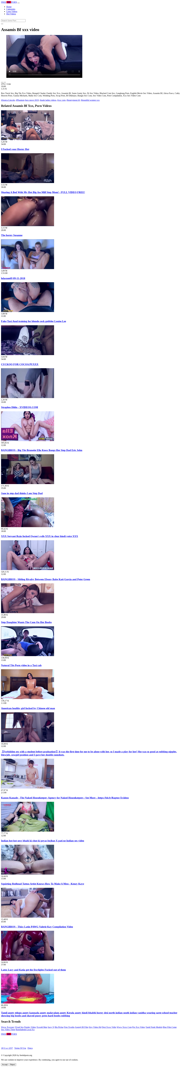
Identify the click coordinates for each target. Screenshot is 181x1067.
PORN (9, 2)
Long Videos (11, 11)
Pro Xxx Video (138, 1027)
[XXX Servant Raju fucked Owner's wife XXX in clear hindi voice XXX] (27, 526)
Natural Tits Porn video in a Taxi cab (21, 665)
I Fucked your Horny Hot (15, 149)
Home (9, 7)
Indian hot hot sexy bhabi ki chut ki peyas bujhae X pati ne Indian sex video (42, 840)
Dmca (30, 1048)
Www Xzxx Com (124, 1027)
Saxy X (51, 1027)
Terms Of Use (20, 1048)
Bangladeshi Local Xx (25, 1029)
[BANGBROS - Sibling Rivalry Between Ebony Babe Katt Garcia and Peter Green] (27, 569)
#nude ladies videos (48, 100)
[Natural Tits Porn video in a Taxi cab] (27, 655)
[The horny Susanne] (27, 225)
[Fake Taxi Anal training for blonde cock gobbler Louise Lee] (27, 311)
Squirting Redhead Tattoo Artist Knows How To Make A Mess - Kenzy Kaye (42, 883)
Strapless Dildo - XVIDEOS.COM (19, 407)
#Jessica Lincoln (8, 100)
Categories (10, 9)
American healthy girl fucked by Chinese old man (28, 708)
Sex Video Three (8, 1029)
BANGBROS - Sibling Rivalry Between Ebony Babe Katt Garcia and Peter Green (45, 579)
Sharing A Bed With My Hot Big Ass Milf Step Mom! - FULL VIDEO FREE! (43, 192)
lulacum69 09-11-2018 (13, 278)
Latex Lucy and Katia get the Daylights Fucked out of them (33, 969)
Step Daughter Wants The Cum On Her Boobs (26, 622)
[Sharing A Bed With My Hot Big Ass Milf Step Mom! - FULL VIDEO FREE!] (27, 182)
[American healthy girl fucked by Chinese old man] (27, 698)
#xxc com (61, 100)
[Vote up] (2, 82)
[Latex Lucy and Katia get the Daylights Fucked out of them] (27, 960)
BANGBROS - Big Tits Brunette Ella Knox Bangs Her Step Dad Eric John (41, 450)
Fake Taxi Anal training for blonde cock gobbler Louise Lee (33, 321)
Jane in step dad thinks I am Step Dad (22, 493)
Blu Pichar (59, 1027)
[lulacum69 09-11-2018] (27, 268)
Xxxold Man (41, 1027)
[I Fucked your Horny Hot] (27, 139)
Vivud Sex (19, 1027)
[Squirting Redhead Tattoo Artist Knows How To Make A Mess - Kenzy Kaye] (27, 874)
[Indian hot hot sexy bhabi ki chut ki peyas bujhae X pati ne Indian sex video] (27, 831)
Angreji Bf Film (81, 1027)
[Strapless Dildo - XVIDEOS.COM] (27, 397)
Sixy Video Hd (95, 1027)
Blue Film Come (170, 1027)
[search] (2, 23)
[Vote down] (5, 82)
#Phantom (20, 100)
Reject (12, 1065)
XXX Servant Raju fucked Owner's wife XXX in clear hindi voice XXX (39, 536)
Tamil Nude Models (153, 1027)
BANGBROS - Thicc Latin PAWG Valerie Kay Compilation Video (37, 926)
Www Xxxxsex (7, 1027)
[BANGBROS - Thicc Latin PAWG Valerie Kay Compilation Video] (27, 917)
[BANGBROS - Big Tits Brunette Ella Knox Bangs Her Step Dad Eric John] (27, 440)
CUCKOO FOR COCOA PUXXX (19, 364)
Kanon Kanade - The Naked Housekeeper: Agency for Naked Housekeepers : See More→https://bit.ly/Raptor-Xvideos (65, 797)
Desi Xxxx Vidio (109, 1027)
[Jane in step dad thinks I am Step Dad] (27, 483)
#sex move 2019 (32, 100)
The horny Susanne (11, 235)
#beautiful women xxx (90, 100)
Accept (5, 1065)
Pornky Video (30, 1027)
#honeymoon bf (73, 100)
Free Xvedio (69, 1027)
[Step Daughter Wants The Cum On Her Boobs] (27, 612)
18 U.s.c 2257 (7, 1048)
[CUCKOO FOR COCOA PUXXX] (27, 354)
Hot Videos (11, 14)
